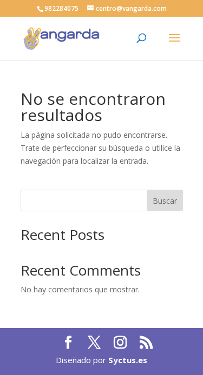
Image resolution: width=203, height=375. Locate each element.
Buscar (165, 201)
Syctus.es (127, 359)
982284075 (61, 8)
